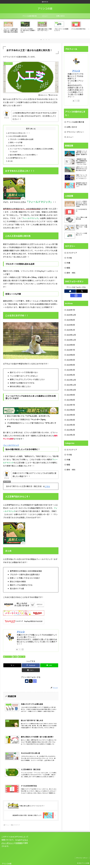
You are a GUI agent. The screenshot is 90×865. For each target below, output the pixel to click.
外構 (15, 656)
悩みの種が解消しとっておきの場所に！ (24, 155)
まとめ (10, 161)
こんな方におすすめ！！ (16, 145)
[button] (31, 670)
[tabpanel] (11, 29)
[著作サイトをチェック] (17, 649)
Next (89, 29)
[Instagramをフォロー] (22, 649)
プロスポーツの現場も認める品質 (21, 139)
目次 (28, 128)
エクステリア (8, 656)
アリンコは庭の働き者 (75, 122)
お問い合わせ (72, 127)
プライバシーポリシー (75, 132)
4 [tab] (49, 40)
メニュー (70, 137)
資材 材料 (22, 656)
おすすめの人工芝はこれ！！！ (19, 133)
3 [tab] (46, 40)
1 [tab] (41, 40)
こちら (47, 486)
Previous (1, 29)
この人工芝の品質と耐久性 (17, 136)
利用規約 (18, 843)
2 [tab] (44, 40)
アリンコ (21, 631)
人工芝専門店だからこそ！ (17, 158)
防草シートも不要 (16, 142)
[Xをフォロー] (20, 649)
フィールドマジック (11, 445)
